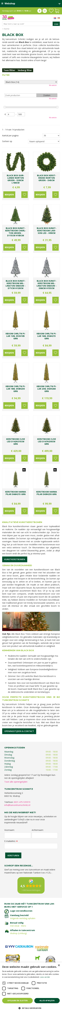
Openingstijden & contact (19, 731)
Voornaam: (9, 830)
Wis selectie (53, 85)
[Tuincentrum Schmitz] (8, 17)
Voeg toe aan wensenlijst (24, 194)
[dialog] (31, 987)
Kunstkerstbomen (14, 559)
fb (39, 11)
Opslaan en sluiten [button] (17, 1000)
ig (45, 11)
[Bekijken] (57, 10)
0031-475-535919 (22, 802)
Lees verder (45, 977)
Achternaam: (38, 830)
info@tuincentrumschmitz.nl (17, 805)
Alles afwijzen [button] (47, 1000)
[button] (31, 1008)
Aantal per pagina (10, 135)
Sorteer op (7, 141)
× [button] (59, 965)
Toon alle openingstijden (15, 781)
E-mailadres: (11, 841)
